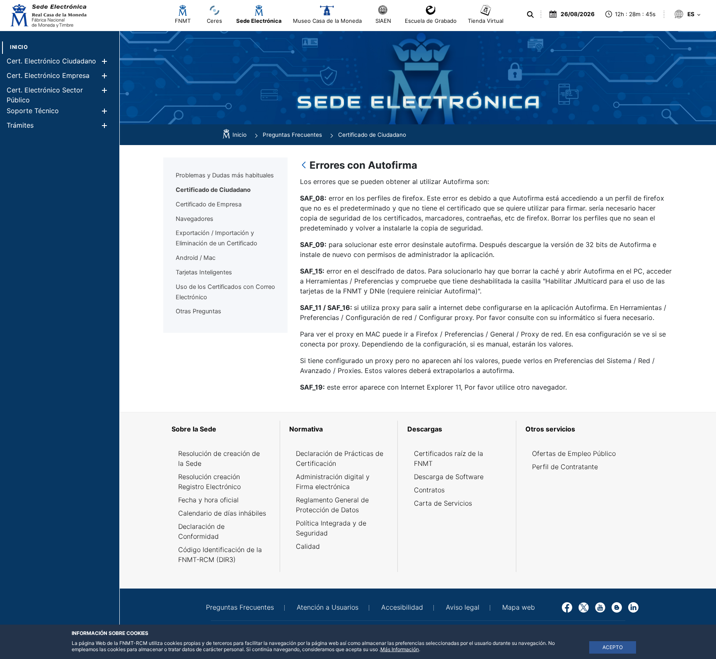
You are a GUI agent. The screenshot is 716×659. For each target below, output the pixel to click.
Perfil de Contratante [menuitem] (565, 467)
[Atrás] (303, 165)
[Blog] (617, 607)
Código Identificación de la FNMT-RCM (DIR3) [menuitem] (220, 554)
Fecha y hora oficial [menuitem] (208, 500)
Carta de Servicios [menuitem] (443, 503)
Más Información (399, 649)
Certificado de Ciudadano (213, 190)
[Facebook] (567, 607)
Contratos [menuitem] (429, 490)
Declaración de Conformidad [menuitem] (201, 531)
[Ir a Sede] (47, 15)
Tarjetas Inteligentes (204, 272)
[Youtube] (600, 607)
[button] (104, 61)
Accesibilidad (402, 607)
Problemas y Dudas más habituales (225, 175)
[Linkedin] (633, 607)
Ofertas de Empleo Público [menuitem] (574, 453)
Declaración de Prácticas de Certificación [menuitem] (339, 458)
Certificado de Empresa (209, 204)
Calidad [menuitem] (308, 546)
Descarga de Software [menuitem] (449, 476)
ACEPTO (612, 647)
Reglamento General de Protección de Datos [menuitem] (332, 505)
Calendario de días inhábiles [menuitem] (222, 513)
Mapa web (518, 607)
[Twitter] (583, 607)
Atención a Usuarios (327, 607)
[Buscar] (530, 14)
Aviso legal (462, 607)
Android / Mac (195, 258)
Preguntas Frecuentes (240, 607)
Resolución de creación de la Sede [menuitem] (219, 458)
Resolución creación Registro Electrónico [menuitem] (209, 481)
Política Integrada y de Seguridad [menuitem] (331, 528)
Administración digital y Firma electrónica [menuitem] (333, 481)
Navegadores (194, 219)
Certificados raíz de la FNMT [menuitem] (448, 458)
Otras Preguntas (198, 311)
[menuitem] (18, 47)
